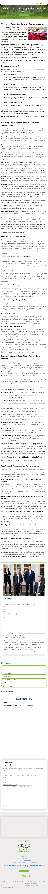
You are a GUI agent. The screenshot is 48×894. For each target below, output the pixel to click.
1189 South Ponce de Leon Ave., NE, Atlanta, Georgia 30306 (24, 862)
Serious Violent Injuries (8, 670)
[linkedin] (29, 876)
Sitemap (44, 881)
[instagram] (25, 876)
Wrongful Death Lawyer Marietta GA (31, 888)
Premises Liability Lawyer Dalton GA (31, 883)
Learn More (24, 15)
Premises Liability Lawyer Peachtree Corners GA (33, 887)
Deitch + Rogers (13, 34)
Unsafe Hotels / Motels (8, 683)
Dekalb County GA (35, 865)
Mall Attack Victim (7, 686)
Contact (24, 871)
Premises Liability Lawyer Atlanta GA (8, 885)
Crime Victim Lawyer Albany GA (7, 887)
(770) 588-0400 (26, 858)
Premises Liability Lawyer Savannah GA (31, 885)
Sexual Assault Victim (8, 676)
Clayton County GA (11, 865)
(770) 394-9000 (27, 860)
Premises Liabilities (7, 667)
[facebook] (19, 876)
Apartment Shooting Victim (9, 679)
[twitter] (22, 876)
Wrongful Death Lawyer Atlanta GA (8, 884)
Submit (24, 655)
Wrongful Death (7, 673)
